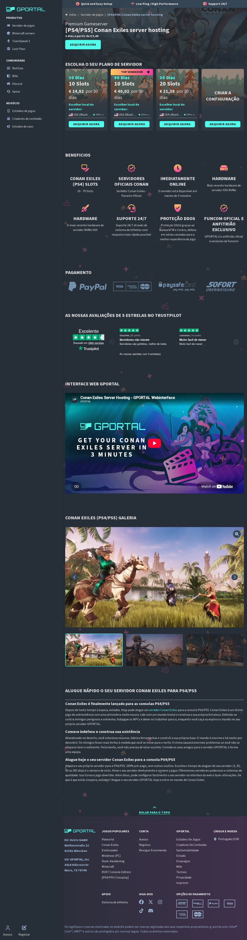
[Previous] (74, 577)
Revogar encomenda (152, 850)
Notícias (17, 68)
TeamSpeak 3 (21, 41)
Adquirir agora (83, 44)
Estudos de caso (22, 126)
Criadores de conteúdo (27, 119)
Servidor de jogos (23, 25)
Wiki (15, 76)
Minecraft (108, 867)
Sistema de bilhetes (115, 902)
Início (73, 15)
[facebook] (141, 903)
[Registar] (24, 928)
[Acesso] (8, 928)
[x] (150, 903)
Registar (144, 845)
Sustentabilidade (187, 850)
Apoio (16, 91)
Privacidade (183, 877)
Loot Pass (18, 49)
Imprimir (182, 883)
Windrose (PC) (111, 856)
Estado (181, 856)
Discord (17, 84)
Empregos (183, 861)
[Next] (234, 577)
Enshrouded (109, 850)
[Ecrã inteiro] (237, 534)
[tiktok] (141, 912)
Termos (181, 872)
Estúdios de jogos (23, 111)
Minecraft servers (23, 33)
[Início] (31, 9)
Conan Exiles (110, 845)
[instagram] (160, 903)
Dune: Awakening (113, 861)
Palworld (108, 839)
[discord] (150, 912)
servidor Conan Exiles (163, 710)
